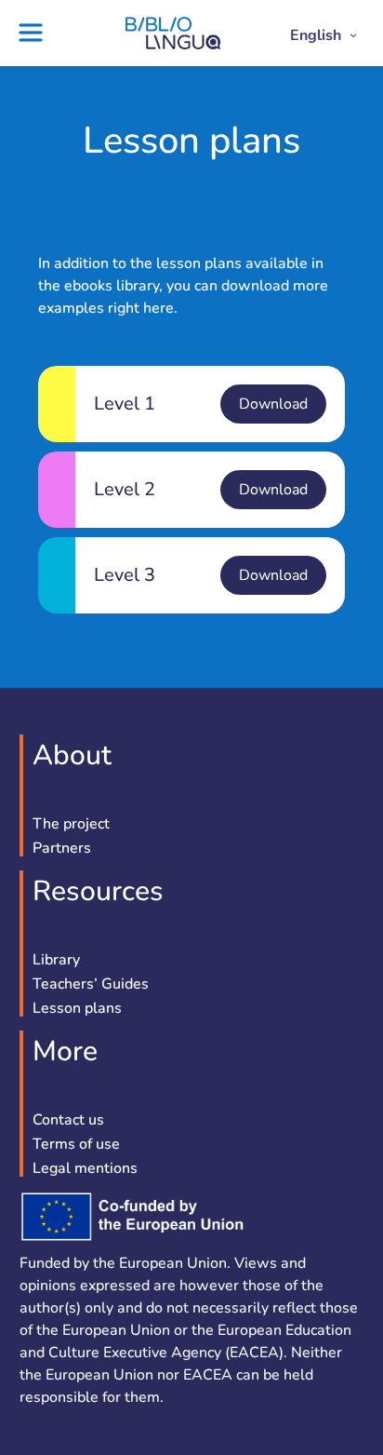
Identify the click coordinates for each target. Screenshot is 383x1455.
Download (273, 404)
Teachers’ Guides (91, 985)
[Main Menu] (37, 32)
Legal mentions (85, 1169)
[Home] (172, 45)
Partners (62, 849)
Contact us (68, 1120)
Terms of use (76, 1145)
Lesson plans (77, 1009)
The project (71, 824)
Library (56, 960)
